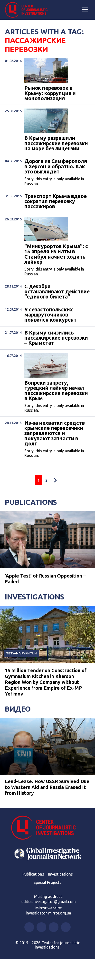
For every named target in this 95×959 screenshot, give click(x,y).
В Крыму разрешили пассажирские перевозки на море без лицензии (56, 143)
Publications (31, 502)
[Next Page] (55, 480)
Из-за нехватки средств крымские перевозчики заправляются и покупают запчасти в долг (54, 433)
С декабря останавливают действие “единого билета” (57, 291)
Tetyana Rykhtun (21, 653)
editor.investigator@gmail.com (48, 901)
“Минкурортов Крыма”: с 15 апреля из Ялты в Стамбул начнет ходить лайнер (56, 254)
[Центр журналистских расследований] (28, 10)
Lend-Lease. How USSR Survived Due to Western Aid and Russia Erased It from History (47, 787)
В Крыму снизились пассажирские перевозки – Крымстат (56, 338)
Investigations (34, 597)
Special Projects (47, 882)
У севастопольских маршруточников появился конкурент (50, 315)
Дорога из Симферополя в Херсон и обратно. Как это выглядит (55, 166)
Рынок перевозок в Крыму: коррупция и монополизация (50, 93)
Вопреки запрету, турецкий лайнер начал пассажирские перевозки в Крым (56, 390)
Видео (18, 709)
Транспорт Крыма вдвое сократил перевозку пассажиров (55, 201)
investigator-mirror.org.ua (48, 913)
